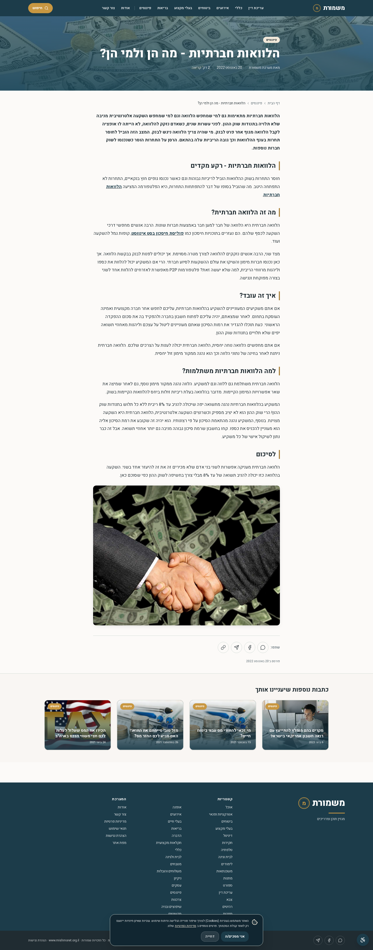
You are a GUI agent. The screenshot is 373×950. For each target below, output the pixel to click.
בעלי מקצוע (183, 8)
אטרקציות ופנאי (220, 814)
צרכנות (176, 899)
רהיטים (227, 906)
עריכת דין (256, 8)
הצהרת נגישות (116, 835)
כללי (238, 8)
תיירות (227, 913)
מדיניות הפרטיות (185, 926)
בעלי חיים (174, 821)
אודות (125, 8)
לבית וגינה (225, 857)
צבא (229, 899)
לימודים (226, 864)
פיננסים (145, 8)
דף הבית (274, 103)
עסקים (176, 885)
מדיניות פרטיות (115, 821)
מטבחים (175, 864)
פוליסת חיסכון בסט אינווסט (157, 233)
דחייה (210, 936)
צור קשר (108, 8)
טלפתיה (226, 850)
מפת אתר (119, 842)
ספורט (227, 885)
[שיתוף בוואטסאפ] (262, 647)
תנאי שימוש (117, 828)
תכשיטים (174, 913)
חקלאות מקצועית (168, 842)
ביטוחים (204, 8)
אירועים (222, 8)
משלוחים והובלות (169, 871)
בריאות (162, 8)
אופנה (177, 807)
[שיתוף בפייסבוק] (249, 647)
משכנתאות (224, 871)
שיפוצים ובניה (171, 906)
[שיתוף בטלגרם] (236, 647)
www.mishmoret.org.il (64, 940)
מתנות (227, 878)
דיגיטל (227, 835)
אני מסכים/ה (235, 936)
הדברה (176, 835)
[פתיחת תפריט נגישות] (363, 940)
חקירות (227, 842)
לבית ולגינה (173, 857)
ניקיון (177, 878)
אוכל (229, 807)
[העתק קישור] (223, 647)
